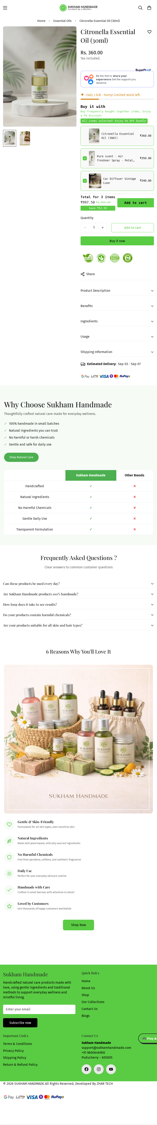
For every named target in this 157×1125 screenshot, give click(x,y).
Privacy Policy (13, 1051)
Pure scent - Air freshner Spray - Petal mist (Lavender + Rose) (115, 160)
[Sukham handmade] (78, 8)
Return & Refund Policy (20, 1065)
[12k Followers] (99, 1069)
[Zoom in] (67, 35)
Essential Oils (62, 21)
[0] (149, 7)
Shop (85, 995)
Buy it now (117, 241)
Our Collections (93, 1002)
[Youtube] (111, 1069)
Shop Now (78, 925)
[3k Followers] (86, 1069)
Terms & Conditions (17, 1044)
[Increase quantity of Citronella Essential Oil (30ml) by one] (102, 227)
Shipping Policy (14, 1058)
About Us (88, 988)
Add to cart (135, 203)
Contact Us (90, 1009)
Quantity (87, 218)
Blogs (86, 1016)
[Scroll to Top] (149, 1102)
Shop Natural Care (21, 457)
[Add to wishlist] (149, 32)
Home (41, 21)
